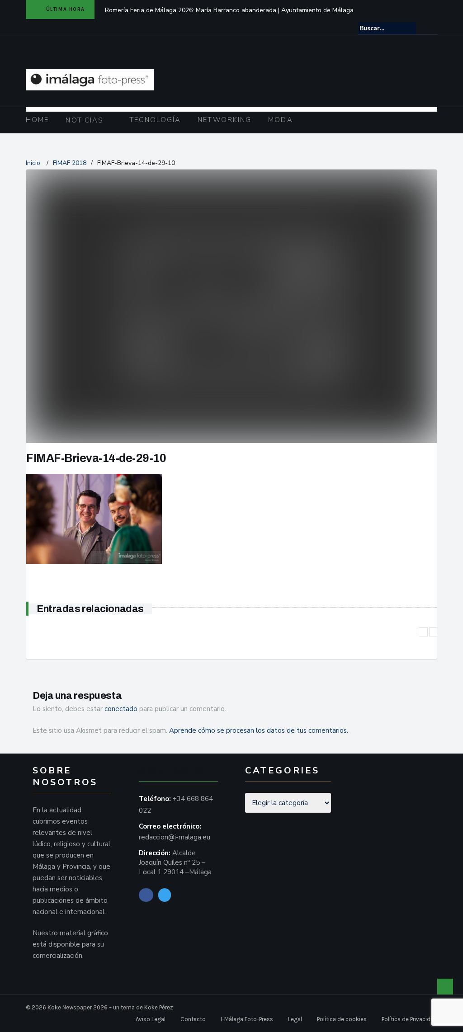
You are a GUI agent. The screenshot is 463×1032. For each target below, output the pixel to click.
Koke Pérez (158, 1007)
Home (37, 119)
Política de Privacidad (409, 1019)
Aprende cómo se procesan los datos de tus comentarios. (258, 730)
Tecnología (155, 119)
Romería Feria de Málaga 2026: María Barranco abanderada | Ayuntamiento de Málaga (229, 10)
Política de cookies (342, 1019)
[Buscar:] (387, 28)
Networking (224, 119)
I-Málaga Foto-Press (247, 1019)
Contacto (193, 1019)
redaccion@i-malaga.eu (174, 837)
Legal (295, 1019)
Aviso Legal (150, 1019)
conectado (120, 708)
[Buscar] (431, 28)
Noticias (85, 120)
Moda (280, 119)
